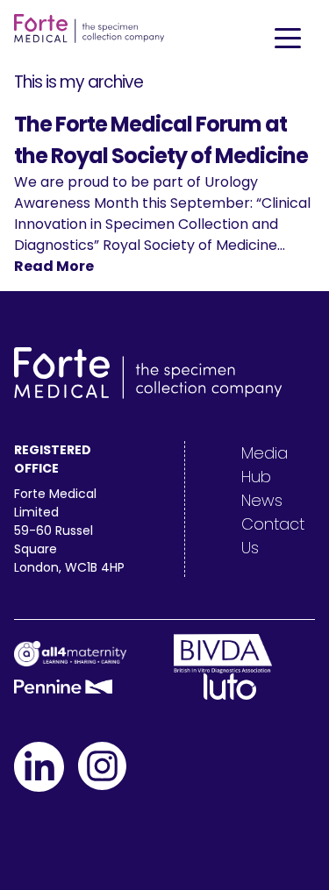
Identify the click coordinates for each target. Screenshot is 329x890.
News (262, 500)
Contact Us (272, 536)
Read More (54, 266)
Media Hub (264, 465)
